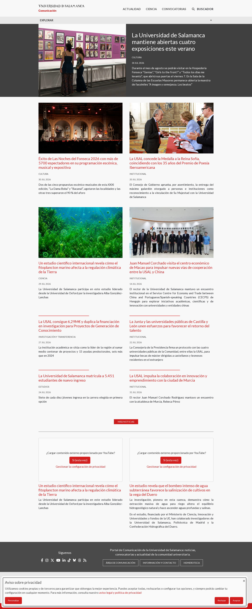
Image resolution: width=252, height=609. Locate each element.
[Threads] (79, 560)
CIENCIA (151, 9)
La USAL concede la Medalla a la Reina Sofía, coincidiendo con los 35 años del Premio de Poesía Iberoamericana (169, 162)
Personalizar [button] (13, 600)
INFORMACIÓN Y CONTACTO (159, 562)
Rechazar (222, 600)
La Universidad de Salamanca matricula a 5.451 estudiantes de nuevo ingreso (76, 378)
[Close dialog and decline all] (244, 579)
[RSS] (84, 560)
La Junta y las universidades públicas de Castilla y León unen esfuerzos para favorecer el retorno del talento (169, 325)
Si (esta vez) (79, 460)
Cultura (137, 57)
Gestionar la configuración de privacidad (80, 466)
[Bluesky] (74, 560)
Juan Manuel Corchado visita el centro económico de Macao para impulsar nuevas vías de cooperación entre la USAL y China (171, 267)
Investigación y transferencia (57, 336)
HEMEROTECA (192, 562)
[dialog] (124, 592)
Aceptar (236, 600)
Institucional (138, 174)
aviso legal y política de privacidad (120, 592)
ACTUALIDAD (132, 9)
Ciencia (42, 278)
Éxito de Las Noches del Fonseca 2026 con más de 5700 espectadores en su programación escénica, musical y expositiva (78, 162)
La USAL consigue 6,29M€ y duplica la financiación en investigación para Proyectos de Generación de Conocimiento (78, 325)
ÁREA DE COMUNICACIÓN (120, 562)
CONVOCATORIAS (174, 9)
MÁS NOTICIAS (126, 421)
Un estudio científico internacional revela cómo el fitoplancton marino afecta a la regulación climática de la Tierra (79, 267)
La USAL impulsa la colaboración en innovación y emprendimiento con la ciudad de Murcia (168, 378)
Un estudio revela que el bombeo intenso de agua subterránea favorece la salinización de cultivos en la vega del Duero (170, 490)
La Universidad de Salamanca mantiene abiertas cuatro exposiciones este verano (168, 42)
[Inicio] (62, 8)
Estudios (43, 386)
